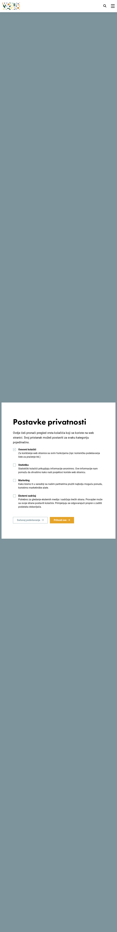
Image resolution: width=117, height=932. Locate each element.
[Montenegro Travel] (11, 6)
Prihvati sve (60, 520)
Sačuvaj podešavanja (28, 520)
